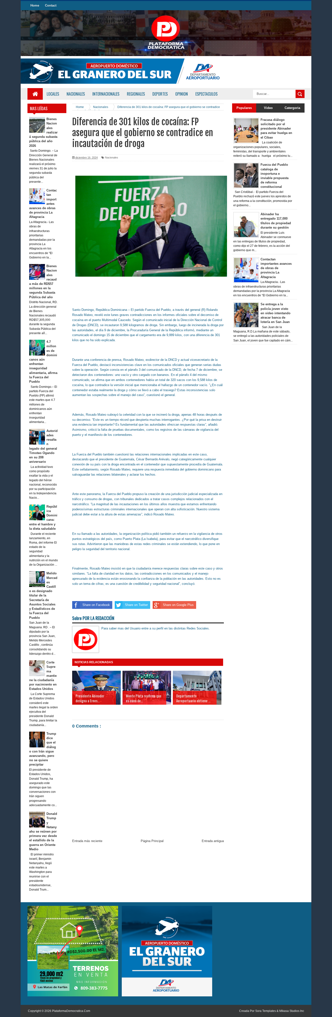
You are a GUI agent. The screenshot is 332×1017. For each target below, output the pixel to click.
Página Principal (152, 841)
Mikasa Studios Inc (291, 1011)
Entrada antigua (213, 841)
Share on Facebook (96, 605)
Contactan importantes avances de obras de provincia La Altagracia (276, 268)
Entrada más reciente (87, 841)
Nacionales (111, 157)
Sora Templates (265, 1011)
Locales (53, 94)
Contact (50, 5)
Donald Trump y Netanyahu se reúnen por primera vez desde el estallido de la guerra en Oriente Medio (43, 831)
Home (34, 5)
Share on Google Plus (178, 605)
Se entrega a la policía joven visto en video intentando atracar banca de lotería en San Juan (275, 313)
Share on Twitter (136, 605)
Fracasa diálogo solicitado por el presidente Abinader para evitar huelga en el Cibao (276, 128)
